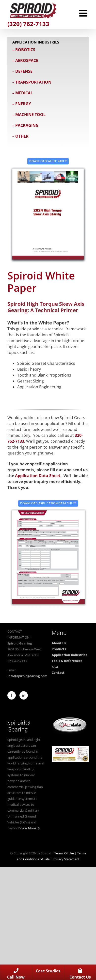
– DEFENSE (22, 71)
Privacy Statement (66, 859)
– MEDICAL (22, 93)
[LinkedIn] (23, 695)
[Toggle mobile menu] (84, 13)
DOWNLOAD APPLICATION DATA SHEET (48, 503)
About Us (59, 643)
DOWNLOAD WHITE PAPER (48, 161)
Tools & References (67, 660)
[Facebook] (11, 695)
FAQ (55, 666)
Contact (58, 672)
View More (28, 828)
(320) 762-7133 (28, 24)
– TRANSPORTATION (31, 82)
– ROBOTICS (23, 49)
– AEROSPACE (25, 60)
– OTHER (20, 136)
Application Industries (69, 655)
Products (59, 649)
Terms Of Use (64, 853)
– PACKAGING (25, 125)
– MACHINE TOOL (29, 114)
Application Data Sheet (37, 475)
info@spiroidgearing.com (27, 676)
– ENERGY (21, 103)
